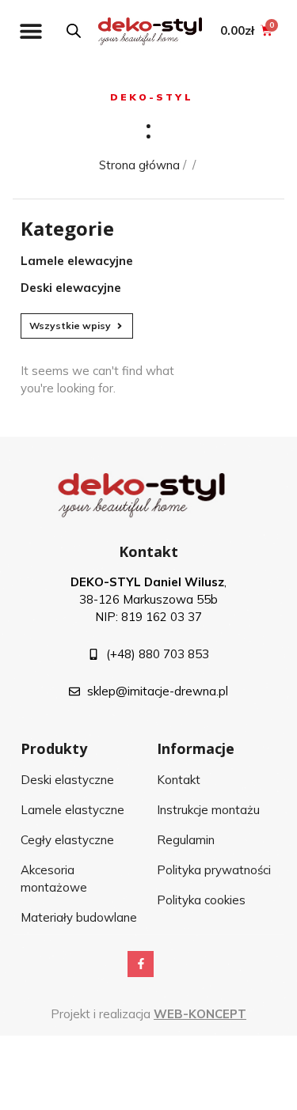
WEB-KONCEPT (200, 1013)
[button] (30, 30)
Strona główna (139, 164)
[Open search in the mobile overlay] (74, 30)
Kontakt (148, 551)
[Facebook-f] (141, 964)
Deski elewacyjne (71, 287)
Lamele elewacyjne (77, 260)
